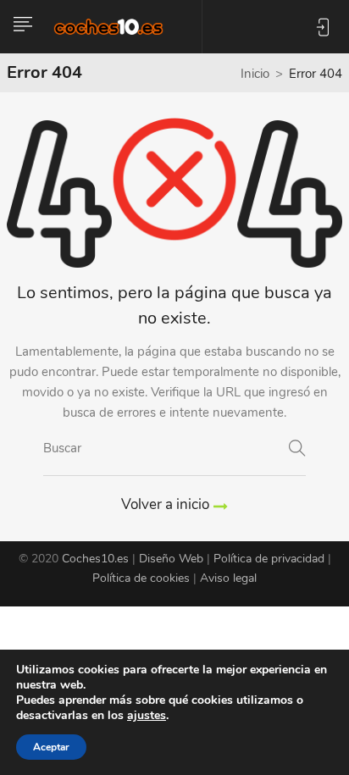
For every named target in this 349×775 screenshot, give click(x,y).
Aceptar (51, 747)
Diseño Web (171, 559)
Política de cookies (141, 578)
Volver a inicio (165, 504)
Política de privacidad (268, 559)
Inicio (255, 73)
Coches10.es (95, 559)
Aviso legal (228, 578)
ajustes (146, 715)
